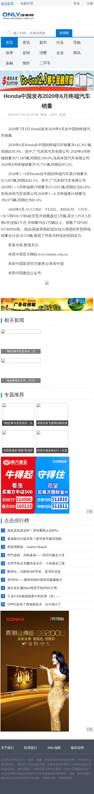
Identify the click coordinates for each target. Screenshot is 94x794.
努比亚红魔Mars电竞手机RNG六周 (32, 588)
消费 (43, 53)
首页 (9, 42)
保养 (9, 53)
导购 (77, 42)
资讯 (26, 42)
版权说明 (77, 748)
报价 (26, 63)
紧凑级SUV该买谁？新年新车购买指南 (34, 539)
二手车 (44, 63)
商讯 (77, 53)
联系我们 (30, 748)
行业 (60, 42)
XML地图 (53, 748)
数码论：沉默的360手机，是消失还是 (34, 571)
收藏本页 (27, 3)
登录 (76, 3)
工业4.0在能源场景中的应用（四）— (33, 596)
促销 (26, 53)
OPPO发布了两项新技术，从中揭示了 (34, 604)
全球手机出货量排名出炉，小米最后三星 (36, 563)
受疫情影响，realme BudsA (27, 547)
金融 (9, 63)
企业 (60, 53)
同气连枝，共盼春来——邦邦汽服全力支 (36, 555)
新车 (43, 42)
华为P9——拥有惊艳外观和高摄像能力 (34, 580)
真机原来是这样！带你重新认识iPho (32, 530)
